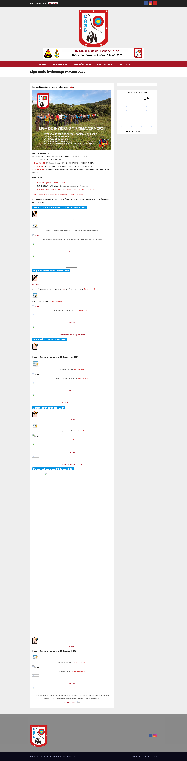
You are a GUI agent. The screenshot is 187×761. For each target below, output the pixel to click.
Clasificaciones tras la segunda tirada (72, 335)
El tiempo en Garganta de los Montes (137, 131)
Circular (35, 284)
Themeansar (70, 756)
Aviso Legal (136, 756)
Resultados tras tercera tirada (72, 403)
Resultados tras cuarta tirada (72, 464)
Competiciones (60, 64)
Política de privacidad (149, 756)
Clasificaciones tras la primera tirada (59, 264)
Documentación (105, 64)
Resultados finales (70, 702)
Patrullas (72, 252)
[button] (155, 64)
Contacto (125, 64)
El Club (43, 64)
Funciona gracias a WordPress (41, 756)
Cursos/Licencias (82, 64)
